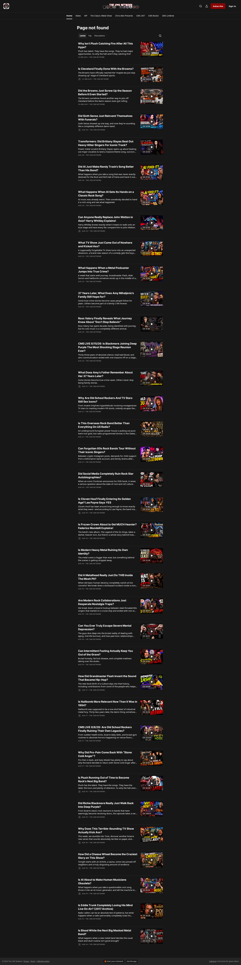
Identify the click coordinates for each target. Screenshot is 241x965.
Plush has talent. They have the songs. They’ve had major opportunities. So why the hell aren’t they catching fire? (105, 52)
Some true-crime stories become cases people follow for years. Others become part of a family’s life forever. (105, 302)
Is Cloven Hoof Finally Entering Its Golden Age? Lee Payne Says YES (104, 500)
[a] (152, 49)
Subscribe (218, 6)
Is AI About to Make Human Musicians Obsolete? (102, 881)
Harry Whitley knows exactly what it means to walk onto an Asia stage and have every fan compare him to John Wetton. (107, 226)
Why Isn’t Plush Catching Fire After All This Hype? (105, 45)
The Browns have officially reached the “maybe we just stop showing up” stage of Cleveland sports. (106, 74)
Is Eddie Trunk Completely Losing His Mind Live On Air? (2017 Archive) (105, 907)
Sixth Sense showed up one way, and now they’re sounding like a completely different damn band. (106, 125)
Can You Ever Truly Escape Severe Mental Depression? (104, 627)
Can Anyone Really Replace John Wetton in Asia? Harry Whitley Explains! (105, 219)
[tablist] (92, 35)
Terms (32, 961)
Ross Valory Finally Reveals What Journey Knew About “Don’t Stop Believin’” (105, 320)
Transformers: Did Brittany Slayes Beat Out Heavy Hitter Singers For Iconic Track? (105, 143)
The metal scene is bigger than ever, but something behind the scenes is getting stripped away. (106, 559)
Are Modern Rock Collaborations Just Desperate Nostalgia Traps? (102, 602)
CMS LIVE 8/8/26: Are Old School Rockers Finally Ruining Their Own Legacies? (105, 729)
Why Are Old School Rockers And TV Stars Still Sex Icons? (105, 399)
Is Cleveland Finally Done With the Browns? (106, 68)
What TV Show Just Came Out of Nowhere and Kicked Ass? (105, 244)
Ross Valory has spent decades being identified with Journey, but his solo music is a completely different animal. (107, 327)
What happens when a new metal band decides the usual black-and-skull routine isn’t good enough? (105, 939)
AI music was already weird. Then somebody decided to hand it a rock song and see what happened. (107, 201)
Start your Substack (115, 961)
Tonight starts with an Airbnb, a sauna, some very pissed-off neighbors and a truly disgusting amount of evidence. (107, 863)
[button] (69, 15)
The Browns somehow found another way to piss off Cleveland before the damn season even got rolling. (103, 99)
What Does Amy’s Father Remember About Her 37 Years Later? (105, 374)
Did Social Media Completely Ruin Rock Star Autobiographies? (105, 475)
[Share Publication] (206, 6)
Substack (212, 961)
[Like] (80, 60)
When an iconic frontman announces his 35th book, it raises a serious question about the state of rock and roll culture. (107, 482)
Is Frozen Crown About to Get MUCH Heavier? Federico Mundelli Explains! (107, 526)
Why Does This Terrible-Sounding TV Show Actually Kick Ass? (106, 830)
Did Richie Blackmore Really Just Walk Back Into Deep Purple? (106, 805)
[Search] (200, 6)
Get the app (132, 961)
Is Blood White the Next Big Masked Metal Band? (104, 932)
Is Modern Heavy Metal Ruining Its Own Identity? (103, 551)
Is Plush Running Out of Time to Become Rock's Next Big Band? (103, 779)
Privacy (26, 961)
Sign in (232, 6)
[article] (120, 52)
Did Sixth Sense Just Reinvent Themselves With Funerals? (105, 117)
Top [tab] (89, 35)
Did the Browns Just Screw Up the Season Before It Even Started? (105, 92)
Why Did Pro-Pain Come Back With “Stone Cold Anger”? (105, 754)
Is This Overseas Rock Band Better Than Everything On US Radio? (104, 425)
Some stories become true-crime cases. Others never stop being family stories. (105, 381)
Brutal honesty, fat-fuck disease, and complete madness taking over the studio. (105, 660)
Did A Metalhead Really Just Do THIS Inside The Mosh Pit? (105, 577)
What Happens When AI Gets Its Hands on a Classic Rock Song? (106, 193)
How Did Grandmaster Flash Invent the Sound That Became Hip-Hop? (107, 678)
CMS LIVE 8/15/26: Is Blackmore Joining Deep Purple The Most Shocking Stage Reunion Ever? (107, 347)
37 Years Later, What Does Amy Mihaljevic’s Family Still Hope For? (106, 295)
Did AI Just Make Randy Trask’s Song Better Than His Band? (106, 168)
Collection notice (43, 961)
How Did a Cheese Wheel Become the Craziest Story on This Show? (107, 856)
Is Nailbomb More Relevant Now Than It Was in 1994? (107, 703)
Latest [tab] (82, 35)
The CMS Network (97, 57)
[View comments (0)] (98, 60)
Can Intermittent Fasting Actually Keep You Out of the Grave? (105, 652)
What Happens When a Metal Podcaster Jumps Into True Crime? (103, 269)
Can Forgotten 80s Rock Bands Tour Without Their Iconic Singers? (107, 450)
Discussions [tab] (99, 35)
